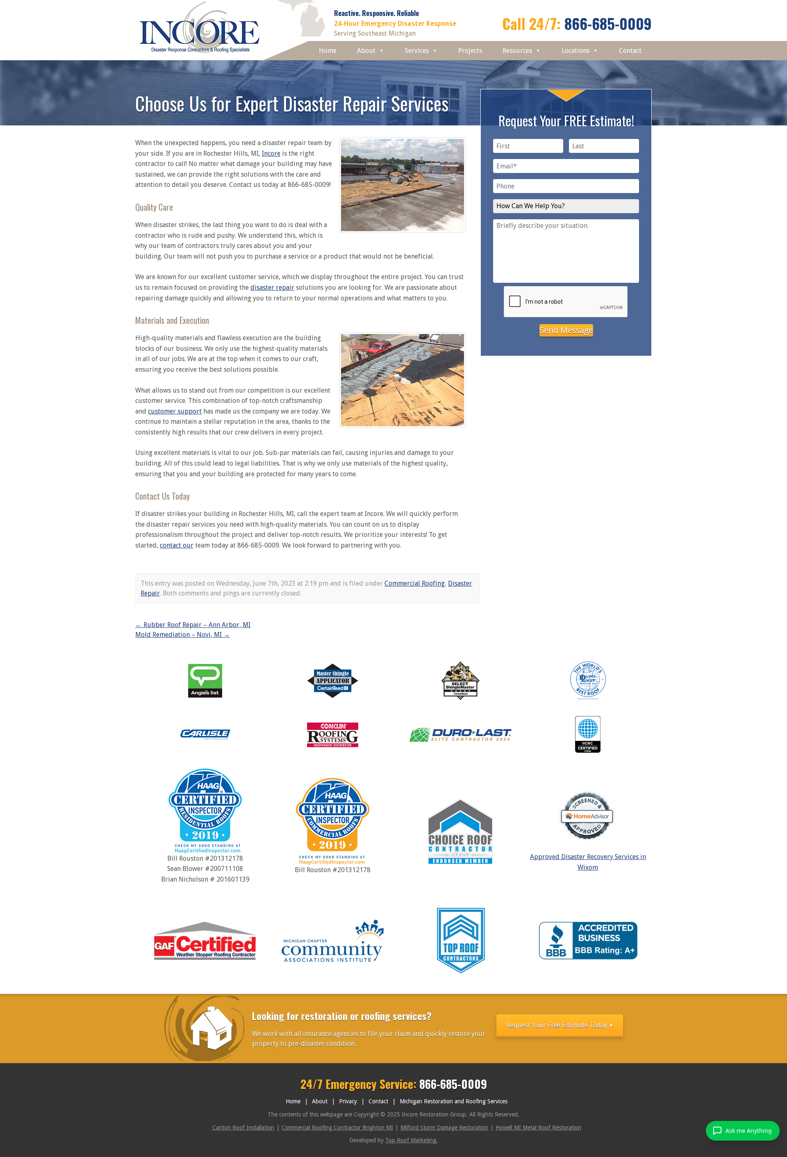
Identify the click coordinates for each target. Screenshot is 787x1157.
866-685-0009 (608, 23)
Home (328, 51)
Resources (517, 51)
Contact (630, 51)
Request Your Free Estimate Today (558, 1025)
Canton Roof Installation (243, 1127)
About (366, 51)
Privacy (348, 1101)
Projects (470, 51)
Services (417, 51)
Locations (575, 51)
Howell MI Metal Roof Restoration (538, 1127)
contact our (176, 545)
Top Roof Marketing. (411, 1140)
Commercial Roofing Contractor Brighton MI (337, 1127)
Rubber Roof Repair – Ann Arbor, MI (192, 625)
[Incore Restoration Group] (199, 55)
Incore (271, 153)
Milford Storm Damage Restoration (444, 1127)
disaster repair (272, 287)
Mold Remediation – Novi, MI (182, 635)
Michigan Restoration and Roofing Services (453, 1101)
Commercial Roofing (414, 583)
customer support (175, 411)
